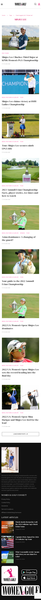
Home (3, 15)
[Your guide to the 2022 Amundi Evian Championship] (20, 261)
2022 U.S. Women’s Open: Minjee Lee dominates (20, 327)
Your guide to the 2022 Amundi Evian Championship (18, 283)
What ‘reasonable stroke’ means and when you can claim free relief (27, 554)
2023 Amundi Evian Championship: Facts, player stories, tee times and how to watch (20, 192)
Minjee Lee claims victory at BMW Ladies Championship (19, 103)
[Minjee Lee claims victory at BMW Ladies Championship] (20, 82)
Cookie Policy (5, 502)
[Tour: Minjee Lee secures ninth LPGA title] (20, 126)
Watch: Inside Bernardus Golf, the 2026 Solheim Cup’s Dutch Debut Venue (27, 524)
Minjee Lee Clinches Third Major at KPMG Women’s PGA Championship (20, 59)
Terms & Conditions (7, 509)
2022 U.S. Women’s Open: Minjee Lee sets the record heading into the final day (20, 372)
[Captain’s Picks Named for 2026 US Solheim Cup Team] (7, 542)
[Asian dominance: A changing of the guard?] (20, 217)
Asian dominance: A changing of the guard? (18, 238)
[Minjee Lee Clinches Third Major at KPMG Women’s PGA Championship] (20, 37)
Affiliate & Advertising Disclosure (11, 512)
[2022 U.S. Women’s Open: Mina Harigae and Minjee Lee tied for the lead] (20, 397)
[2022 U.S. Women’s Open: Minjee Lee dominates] (20, 305)
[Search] (35, 4)
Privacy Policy (5, 499)
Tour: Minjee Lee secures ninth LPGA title (18, 147)
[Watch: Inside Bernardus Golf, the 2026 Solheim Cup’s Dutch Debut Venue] (7, 527)
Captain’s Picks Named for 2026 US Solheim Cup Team (27, 538)
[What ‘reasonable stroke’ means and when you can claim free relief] (7, 557)
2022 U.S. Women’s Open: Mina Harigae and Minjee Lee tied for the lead (20, 419)
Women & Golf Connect (14, 495)
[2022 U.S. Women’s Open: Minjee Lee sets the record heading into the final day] (20, 350)
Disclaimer (4, 505)
